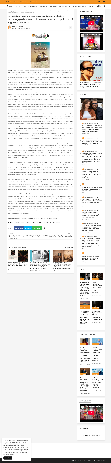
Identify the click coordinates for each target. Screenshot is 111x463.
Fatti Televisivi (82, 6)
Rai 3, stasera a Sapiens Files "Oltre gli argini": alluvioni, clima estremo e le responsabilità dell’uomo (92, 201)
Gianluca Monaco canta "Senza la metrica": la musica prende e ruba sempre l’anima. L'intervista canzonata (97, 354)
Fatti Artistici (18, 6)
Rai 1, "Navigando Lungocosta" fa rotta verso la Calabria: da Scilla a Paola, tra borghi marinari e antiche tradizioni (92, 142)
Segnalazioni (33, 2)
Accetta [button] (7, 458)
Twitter (29, 228)
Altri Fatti (91, 6)
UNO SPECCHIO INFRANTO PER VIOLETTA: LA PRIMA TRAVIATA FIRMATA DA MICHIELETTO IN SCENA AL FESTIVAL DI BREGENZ (85, 317)
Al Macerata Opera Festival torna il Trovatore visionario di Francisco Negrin (97, 315)
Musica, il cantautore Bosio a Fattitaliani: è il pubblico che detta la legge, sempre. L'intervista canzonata (84, 384)
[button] (104, 6)
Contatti (16, 2)
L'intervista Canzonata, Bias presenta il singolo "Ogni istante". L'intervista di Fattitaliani (97, 382)
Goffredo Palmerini (31, 223)
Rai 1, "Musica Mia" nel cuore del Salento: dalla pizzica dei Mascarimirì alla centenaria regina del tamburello (92, 128)
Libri (40, 223)
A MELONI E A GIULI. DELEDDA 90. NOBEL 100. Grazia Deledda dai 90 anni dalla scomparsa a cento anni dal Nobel (92, 188)
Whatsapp (38, 228)
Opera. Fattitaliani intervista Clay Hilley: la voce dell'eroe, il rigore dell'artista (97, 287)
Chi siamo (9, 2)
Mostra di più (69, 247)
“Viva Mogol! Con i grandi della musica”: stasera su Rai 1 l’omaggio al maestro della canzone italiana (91, 228)
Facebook (20, 228)
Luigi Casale (48, 223)
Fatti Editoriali (43, 6)
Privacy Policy (24, 2)
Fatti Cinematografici (30, 6)
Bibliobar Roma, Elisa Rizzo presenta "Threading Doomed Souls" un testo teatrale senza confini (17, 265)
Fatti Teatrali (73, 6)
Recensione (18, 11)
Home (10, 6)
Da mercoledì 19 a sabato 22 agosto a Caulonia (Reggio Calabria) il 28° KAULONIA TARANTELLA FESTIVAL (90, 257)
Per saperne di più (8, 454)
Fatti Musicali (63, 6)
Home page (11, 11)
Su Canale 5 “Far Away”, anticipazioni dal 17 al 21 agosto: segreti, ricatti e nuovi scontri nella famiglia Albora (92, 215)
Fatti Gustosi (53, 6)
